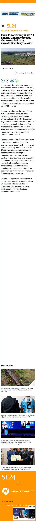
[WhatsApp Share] (16, 80)
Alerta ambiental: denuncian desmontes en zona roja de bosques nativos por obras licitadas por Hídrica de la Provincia (17, 389)
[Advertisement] (18, 279)
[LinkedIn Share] (12, 80)
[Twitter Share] (7, 80)
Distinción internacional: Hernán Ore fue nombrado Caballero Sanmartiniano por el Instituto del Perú (16, 468)
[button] (3, 25)
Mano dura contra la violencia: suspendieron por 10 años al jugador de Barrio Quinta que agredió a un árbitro (17, 416)
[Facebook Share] (3, 80)
